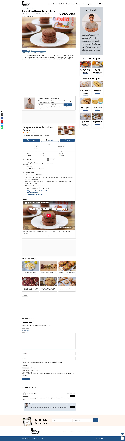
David (24, 13)
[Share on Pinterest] (63, 14)
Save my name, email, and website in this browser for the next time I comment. (42, 362)
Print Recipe (32, 140)
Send (96, 420)
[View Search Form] (102, 4)
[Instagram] (97, 4)
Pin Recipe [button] (51, 140)
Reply (72, 396)
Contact (61, 4)
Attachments (25, 365)
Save (68, 140)
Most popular (87, 4)
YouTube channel (91, 40)
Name (24, 353)
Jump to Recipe (26, 52)
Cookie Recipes (33, 8)
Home (23, 8)
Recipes (48, 4)
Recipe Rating (25, 328)
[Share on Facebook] (60, 14)
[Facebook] (95, 4)
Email (24, 358)
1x (48, 159)
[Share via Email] (65, 14)
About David (70, 4)
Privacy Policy (89, 431)
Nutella (25, 295)
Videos (78, 4)
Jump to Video (34, 52)
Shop (55, 4)
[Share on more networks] (72, 14)
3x (53, 159)
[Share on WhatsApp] (2, 127)
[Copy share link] (70, 14)
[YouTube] (100, 4)
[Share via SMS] (67, 14)
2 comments (43, 52)
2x (50, 159)
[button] (22, 50)
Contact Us (80, 431)
